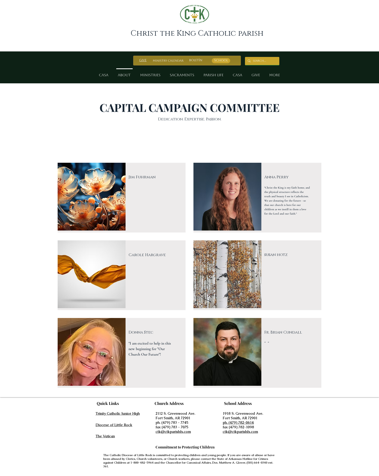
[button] (150, 73)
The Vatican (105, 436)
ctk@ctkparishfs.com (173, 431)
